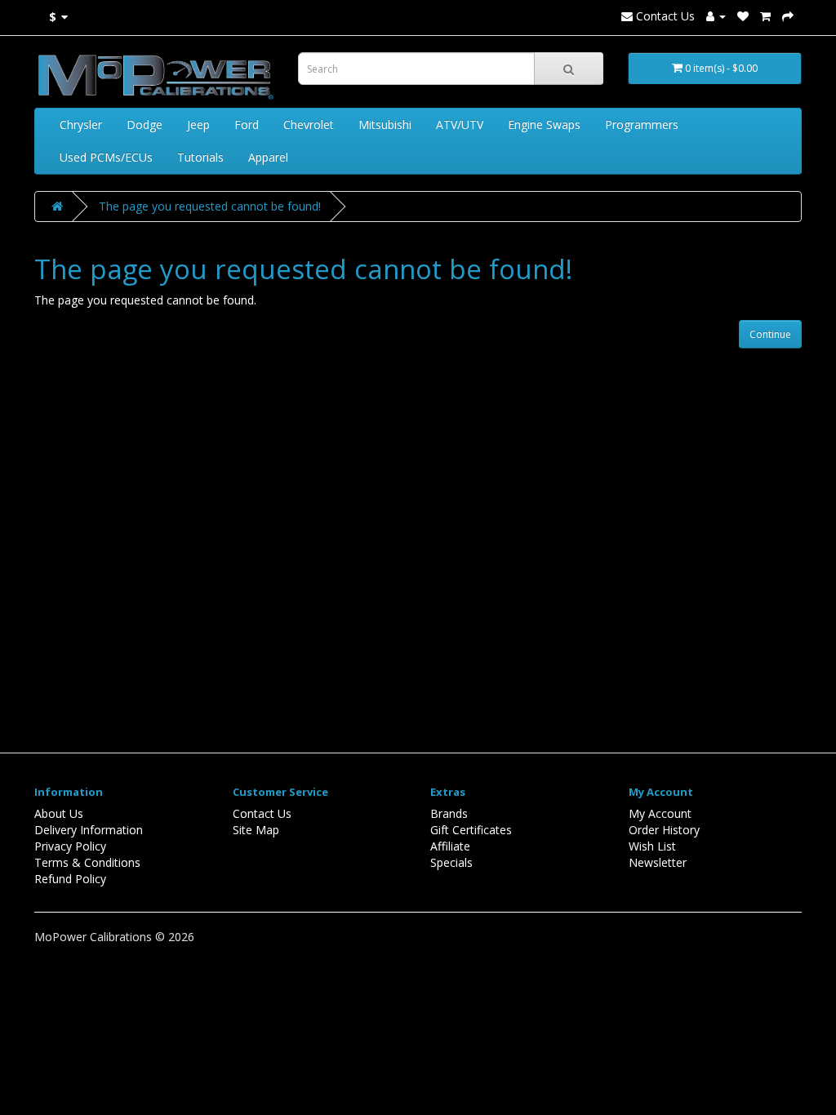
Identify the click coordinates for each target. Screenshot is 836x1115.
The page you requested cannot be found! (210, 206)
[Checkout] (788, 16)
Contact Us (664, 16)
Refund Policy (70, 878)
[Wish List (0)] (743, 16)
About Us (58, 813)
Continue (770, 334)
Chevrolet (308, 124)
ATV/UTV (459, 124)
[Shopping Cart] (765, 16)
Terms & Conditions (87, 862)
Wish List (652, 846)
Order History (664, 829)
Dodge (144, 124)
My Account (660, 813)
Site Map (256, 829)
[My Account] (716, 16)
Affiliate (450, 846)
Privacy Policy (70, 846)
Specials (451, 862)
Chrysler (81, 124)
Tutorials (200, 157)
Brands (449, 813)
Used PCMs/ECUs (106, 157)
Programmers (641, 124)
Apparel (268, 157)
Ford (246, 124)
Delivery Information (88, 829)
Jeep (198, 124)
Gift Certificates (471, 829)
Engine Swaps (544, 124)
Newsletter (658, 862)
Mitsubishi (384, 124)
